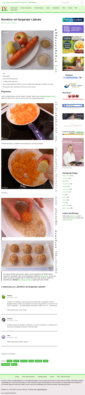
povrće (31, 360)
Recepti (64, 200)
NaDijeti (64, 186)
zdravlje (14, 364)
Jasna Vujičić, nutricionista (10, 22)
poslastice (24, 360)
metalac (16, 360)
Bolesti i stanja (66, 175)
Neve (2, 393)
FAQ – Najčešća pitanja (63, 376)
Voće (63, 202)
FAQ (76, 8)
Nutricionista (65, 189)
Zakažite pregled (42, 376)
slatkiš (46, 360)
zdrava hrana (5, 364)
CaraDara (10, 318)
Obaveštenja (65, 192)
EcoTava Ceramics (25, 280)
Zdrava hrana (66, 208)
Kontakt (70, 8)
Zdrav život (65, 205)
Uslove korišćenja (67, 219)
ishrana (9, 360)
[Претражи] (82, 2)
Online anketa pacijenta (28, 376)
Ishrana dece (65, 184)
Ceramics (48, 96)
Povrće (64, 197)
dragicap (9, 295)
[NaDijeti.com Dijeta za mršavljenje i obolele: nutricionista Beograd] (4, 9)
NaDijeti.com (73, 216)
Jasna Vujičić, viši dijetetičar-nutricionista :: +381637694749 (19, 2)
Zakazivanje (14, 10)
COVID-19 (65, 178)
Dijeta (63, 181)
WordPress (13, 393)
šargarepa (44, 276)
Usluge (17, 376)
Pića (63, 194)
